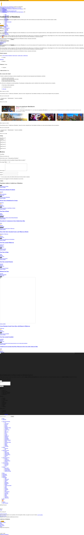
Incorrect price (4, 98)
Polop (6, 31)
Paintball (6, 436)
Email (1, 174)
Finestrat (6, 24)
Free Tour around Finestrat (6, 261)
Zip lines (6, 455)
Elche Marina (7, 28)
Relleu (6, 495)
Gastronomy (7, 459)
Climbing (6, 428)
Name (1, 172)
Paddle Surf (7, 435)
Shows (6, 451)
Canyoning (7, 423)
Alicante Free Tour (4, 271)
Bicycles (6, 424)
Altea (1, 223)
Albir (5, 14)
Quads (6, 441)
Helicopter (6, 431)
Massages (6, 448)
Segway (6, 443)
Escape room (7, 429)
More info (2, 515)
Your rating (2, 162)
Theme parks (7, 453)
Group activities (5, 55)
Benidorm (6, 18)
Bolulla (6, 20)
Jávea (6, 490)
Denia (6, 23)
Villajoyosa (7, 34)
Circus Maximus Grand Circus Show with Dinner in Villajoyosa (15, 326)
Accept (5, 515)
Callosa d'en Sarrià (8, 21)
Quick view (2, 195)
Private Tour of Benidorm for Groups (9, 200)
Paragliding (7, 439)
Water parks (7, 452)
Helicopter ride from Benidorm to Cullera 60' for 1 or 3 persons (11, 8)
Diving (6, 425)
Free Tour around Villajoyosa (7, 242)
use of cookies (40, 514)
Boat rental (7, 467)
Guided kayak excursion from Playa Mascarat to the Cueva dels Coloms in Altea (19, 346)
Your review (2, 170)
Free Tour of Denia (4, 211)
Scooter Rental (7, 470)
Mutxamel (6, 30)
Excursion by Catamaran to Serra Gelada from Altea (12, 220)
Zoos (5, 456)
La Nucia (6, 29)
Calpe (6, 22)
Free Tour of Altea (4, 252)
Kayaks (6, 433)
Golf (5, 430)
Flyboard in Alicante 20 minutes (7, 189)
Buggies (6, 426)
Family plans (14, 55)
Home (1, 6)
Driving (6, 458)
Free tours (6, 464)
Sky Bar (6, 461)
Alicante (1, 191)
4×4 (5, 422)
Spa (5, 449)
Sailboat (6, 445)
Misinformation (10, 98)
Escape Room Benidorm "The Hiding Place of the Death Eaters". (12, 11)
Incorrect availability (18, 98)
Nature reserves (7, 454)
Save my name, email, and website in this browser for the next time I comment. (15, 176)
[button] (2, 533)
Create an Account (3, 513)
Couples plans (20, 55)
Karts (6, 432)
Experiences (4, 6)
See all (8, 6)
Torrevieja (6, 33)
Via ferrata (6, 446)
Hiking (6, 444)
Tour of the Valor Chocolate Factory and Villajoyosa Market (14, 231)
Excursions (7, 463)
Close (1, 509)
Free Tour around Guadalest (6, 337)
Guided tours (25, 55)
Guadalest (6, 25)
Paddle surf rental (8, 471)
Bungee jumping (8, 440)
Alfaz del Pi (7, 15)
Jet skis (6, 434)
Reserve (1, 25)
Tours (6, 465)
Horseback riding (8, 427)
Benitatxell (6, 483)
